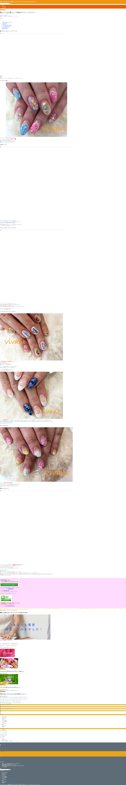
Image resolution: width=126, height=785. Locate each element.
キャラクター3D (62, 608)
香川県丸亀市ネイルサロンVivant (10, 609)
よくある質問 (4, 721)
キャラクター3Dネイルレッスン (39, 608)
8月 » (3, 737)
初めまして (4, 718)
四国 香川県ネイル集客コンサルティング (9, 764)
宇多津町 (49, 608)
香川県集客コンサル (81, 608)
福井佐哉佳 (25, 609)
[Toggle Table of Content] (0, 20)
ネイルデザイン (4, 7)
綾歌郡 (58, 608)
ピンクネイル (16, 608)
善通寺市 (55, 608)
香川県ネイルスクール (117, 608)
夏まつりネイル (5, 28)
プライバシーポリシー (4, 784)
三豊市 (52, 608)
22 (3, 735)
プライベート (4, 723)
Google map (10, 588)
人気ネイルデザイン (68, 608)
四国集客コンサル (88, 608)
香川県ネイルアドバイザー (4, 608)
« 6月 (1, 737)
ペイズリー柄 (5, 23)
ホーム (3, 5)
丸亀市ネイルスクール (96, 608)
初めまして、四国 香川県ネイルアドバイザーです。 (11, 763)
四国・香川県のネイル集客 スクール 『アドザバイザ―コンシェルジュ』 (18, 1)
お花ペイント (5, 24)
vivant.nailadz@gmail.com (10, 605)
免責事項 (9, 784)
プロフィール (4, 717)
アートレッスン (75, 608)
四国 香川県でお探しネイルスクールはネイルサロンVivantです (13, 765)
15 (3, 734)
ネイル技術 (4, 725)
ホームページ (4, 6)
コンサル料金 (4, 720)
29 (3, 736)
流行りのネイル (30, 608)
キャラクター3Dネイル (23, 608)
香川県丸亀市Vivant (19, 609)
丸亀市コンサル (103, 608)
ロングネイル (11, 608)
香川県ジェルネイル (109, 608)
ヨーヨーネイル (5, 27)
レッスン (3, 722)
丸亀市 (46, 608)
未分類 (3, 726)
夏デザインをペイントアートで (7, 22)
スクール (3, 719)
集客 (3, 724)
